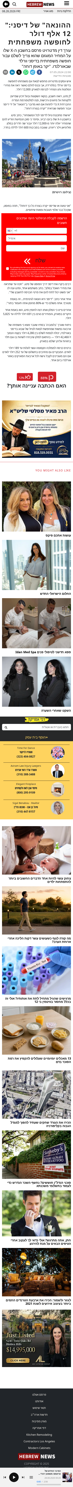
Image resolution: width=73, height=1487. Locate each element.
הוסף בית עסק (36, 737)
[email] (5, 72)
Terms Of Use (50, 276)
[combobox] (36, 727)
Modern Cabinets (39, 1448)
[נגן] (14, 1477)
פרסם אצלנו (39, 1394)
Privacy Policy (39, 276)
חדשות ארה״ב (39, 1414)
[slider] (49, 1484)
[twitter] (19, 72)
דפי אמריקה (39, 1428)
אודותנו (39, 1401)
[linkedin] (12, 72)
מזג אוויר (48, 11)
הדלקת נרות (64, 11)
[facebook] (39, 72)
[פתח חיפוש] (14, 4)
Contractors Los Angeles (39, 1441)
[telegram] (32, 72)
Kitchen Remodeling (39, 1435)
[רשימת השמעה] (31, 1477)
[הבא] (23, 1477)
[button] (9, 231)
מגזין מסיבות (39, 1421)
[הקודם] (4, 1477)
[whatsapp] (26, 72)
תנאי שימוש (39, 1408)
